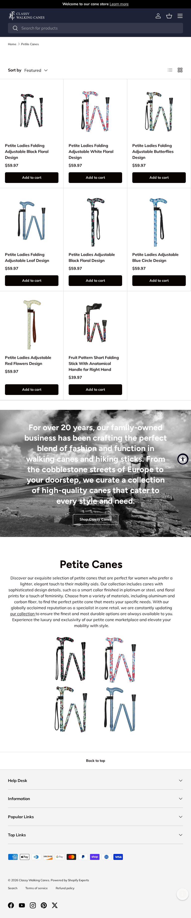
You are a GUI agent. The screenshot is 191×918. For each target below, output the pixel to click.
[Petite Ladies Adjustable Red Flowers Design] (31, 323)
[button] (169, 15)
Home (12, 44)
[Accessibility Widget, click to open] (183, 459)
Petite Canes (30, 44)
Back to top (95, 760)
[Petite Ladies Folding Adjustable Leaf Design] (31, 220)
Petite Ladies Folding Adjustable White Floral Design (91, 151)
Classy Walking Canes (34, 880)
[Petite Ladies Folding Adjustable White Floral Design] (95, 111)
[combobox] (95, 28)
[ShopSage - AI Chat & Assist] (183, 894)
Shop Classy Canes (96, 519)
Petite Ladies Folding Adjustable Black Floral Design (26, 151)
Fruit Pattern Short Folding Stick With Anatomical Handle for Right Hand (94, 363)
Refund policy (65, 888)
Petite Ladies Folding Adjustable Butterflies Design (153, 151)
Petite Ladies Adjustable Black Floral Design (92, 257)
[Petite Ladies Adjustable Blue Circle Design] (159, 220)
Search (12, 888)
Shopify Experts (78, 880)
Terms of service (36, 888)
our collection (23, 613)
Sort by (14, 70)
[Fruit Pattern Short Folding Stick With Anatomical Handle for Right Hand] (95, 323)
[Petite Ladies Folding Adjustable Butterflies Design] (159, 111)
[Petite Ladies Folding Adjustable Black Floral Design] (31, 111)
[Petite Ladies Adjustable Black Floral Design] (95, 220)
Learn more (119, 4)
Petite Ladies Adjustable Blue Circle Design (155, 257)
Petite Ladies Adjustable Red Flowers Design (28, 360)
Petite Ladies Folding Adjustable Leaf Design (27, 257)
